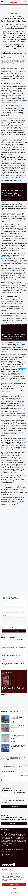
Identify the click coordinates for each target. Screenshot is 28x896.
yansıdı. (19, 181)
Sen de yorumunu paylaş (12, 631)
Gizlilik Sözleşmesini (9, 800)
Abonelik (12, 823)
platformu (17, 440)
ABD (3, 53)
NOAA (20, 107)
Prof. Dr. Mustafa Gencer (8, 691)
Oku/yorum (5, 672)
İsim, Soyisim (4, 605)
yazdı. (9, 391)
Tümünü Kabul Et (14, 884)
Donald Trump (21, 53)
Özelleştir (14, 888)
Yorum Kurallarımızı (8, 600)
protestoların (22, 368)
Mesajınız (4, 615)
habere (3, 361)
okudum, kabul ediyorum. (13, 801)
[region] (14, 881)
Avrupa (7, 53)
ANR (16, 402)
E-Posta (3, 610)
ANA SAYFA (6, 8)
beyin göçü (13, 53)
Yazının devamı (5, 845)
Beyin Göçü (14, 13)
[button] (2, 2)
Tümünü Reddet (14, 892)
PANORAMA (14, 8)
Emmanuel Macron (20, 342)
